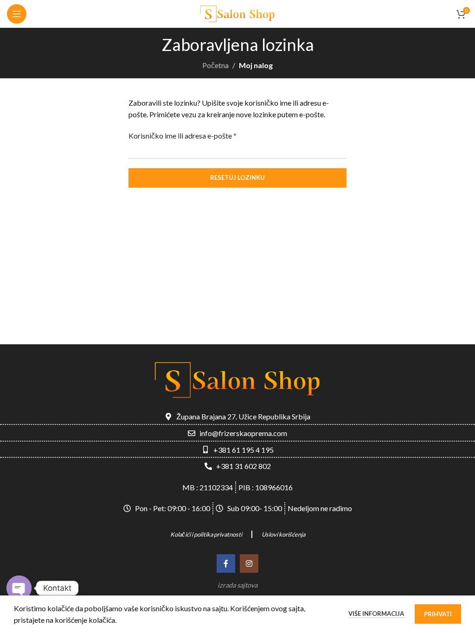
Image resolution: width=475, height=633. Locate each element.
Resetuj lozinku (237, 177)
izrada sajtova (237, 585)
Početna (215, 65)
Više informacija (376, 613)
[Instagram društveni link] (249, 563)
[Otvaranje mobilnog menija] (16, 14)
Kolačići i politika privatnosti (206, 534)
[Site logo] (237, 12)
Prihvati (438, 614)
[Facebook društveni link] (226, 563)
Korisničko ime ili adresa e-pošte (182, 135)
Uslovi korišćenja (283, 534)
